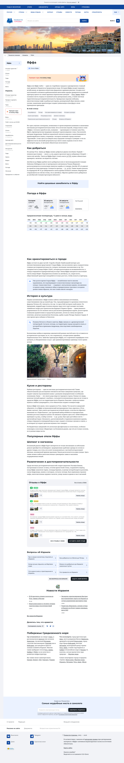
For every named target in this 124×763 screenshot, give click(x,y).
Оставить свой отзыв (77, 541)
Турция (52, 660)
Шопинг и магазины (59, 115)
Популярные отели (46, 115)
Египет (35, 660)
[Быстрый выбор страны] (26, 12)
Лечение (8, 171)
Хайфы (29, 652)
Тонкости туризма (14, 55)
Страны (21, 12)
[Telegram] (50, 626)
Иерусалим (78, 641)
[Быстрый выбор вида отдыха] (43, 12)
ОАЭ (40, 660)
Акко (50, 637)
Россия (9, 12)
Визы (73, 7)
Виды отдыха (36, 12)
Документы (28, 728)
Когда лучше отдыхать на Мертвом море (40, 565)
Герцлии (48, 643)
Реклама (13, 728)
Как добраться (32, 112)
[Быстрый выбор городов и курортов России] (14, 12)
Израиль (25, 55)
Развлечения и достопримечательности (39, 119)
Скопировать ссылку (34, 626)
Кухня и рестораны (33, 115)
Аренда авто (59, 7)
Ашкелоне (30, 641)
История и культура (69, 112)
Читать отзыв (80, 495)
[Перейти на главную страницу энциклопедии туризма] (15, 20)
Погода (78, 12)
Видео (7, 160)
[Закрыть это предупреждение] (78, 2)
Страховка (85, 7)
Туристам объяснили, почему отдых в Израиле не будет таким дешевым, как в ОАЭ (74, 608)
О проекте (10, 722)
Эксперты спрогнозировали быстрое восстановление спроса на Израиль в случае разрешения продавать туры (74, 599)
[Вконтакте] (47, 626)
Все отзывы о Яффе (80, 482)
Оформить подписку (77, 710)
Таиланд (45, 660)
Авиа (43, 7)
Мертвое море (73, 654)
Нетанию (62, 645)
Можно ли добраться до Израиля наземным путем (71, 565)
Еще (115, 12)
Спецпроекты (97, 12)
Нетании (47, 641)
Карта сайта (68, 748)
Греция (29, 660)
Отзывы (59, 12)
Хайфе (61, 650)
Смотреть (78, 209)
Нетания (69, 662)
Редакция (21, 722)
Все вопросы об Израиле (58, 579)
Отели (29, 7)
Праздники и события (12, 174)
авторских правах (91, 739)
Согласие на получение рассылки (68, 714)
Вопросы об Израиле (65, 119)
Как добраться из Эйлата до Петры (71, 558)
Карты (86, 12)
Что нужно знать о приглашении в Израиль (40, 572)
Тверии (83, 650)
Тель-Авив (63, 647)
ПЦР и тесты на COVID (12, 122)
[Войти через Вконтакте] (118, 21)
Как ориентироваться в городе (53, 112)
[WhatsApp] (53, 626)
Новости (68, 12)
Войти (112, 21)
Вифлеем (84, 639)
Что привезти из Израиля (68, 572)
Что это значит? (72, 2)
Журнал (50, 12)
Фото (7, 86)
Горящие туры (14, 111)
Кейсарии (30, 645)
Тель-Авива (75, 94)
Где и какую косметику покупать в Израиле (40, 558)
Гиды (7, 78)
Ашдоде (41, 639)
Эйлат (84, 662)
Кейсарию (71, 643)
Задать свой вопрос (79, 579)
